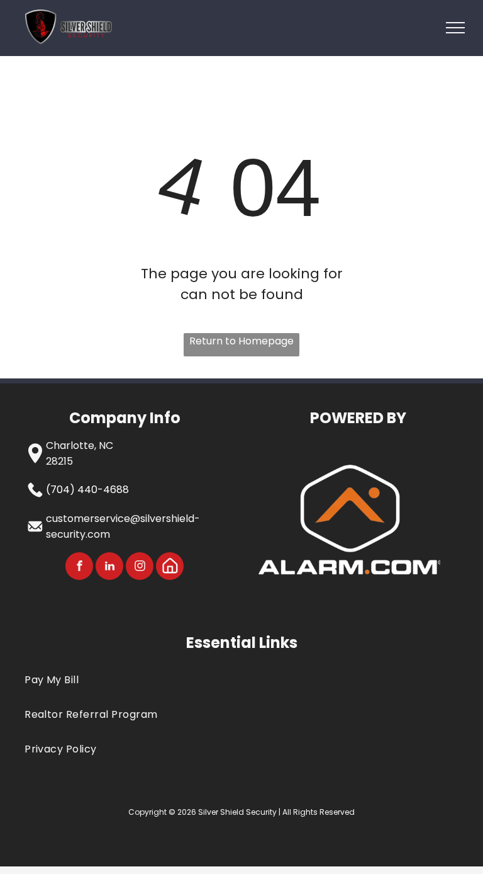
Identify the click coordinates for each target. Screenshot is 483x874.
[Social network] (170, 567)
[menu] (455, 27)
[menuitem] (241, 679)
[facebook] (79, 567)
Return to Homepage (241, 341)
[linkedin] (109, 567)
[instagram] (139, 567)
